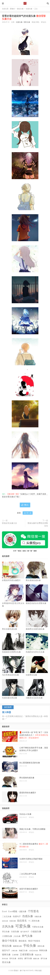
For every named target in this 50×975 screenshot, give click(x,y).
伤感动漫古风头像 (9, 698)
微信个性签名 (9, 940)
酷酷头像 (36, 958)
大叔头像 (15, 931)
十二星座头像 (33, 921)
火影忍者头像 (33, 950)
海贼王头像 (23, 951)
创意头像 (5, 921)
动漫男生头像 (31, 675)
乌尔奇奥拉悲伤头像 (10, 675)
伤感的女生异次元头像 (35, 652)
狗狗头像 (43, 950)
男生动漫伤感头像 (9, 629)
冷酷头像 (37, 917)
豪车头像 (28, 958)
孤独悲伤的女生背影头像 (36, 603)
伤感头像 (27, 916)
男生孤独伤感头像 (33, 580)
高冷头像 (6, 962)
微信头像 (20, 9)
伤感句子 (17, 916)
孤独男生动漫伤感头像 (35, 629)
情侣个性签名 (34, 941)
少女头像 (16, 936)
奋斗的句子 (24, 932)
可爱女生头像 (37, 927)
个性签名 (33, 911)
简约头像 (12, 958)
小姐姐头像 (36, 931)
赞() (26, 505)
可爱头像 (23, 926)
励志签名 (22, 920)
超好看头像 (28, 513)
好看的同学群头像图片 (11, 580)
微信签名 (23, 941)
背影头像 (27, 22)
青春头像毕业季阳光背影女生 (37, 524)
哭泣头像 (5, 932)
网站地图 (38, 970)
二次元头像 (6, 917)
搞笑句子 (6, 950)
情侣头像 (7, 946)
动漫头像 (29, 9)
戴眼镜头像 (17, 946)
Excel (4, 911)
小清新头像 (7, 936)
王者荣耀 (15, 955)
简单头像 (5, 958)
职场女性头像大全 (9, 523)
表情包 (20, 958)
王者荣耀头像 (26, 954)
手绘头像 (29, 945)
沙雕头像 (14, 950)
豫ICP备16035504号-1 (27, 970)
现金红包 (38, 955)
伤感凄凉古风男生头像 (11, 652)
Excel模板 (12, 911)
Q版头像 (22, 911)
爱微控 (25, 3)
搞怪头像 (40, 946)
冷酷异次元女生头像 (34, 698)
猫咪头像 (6, 954)
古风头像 (8, 926)
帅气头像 (27, 935)
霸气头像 (44, 958)
